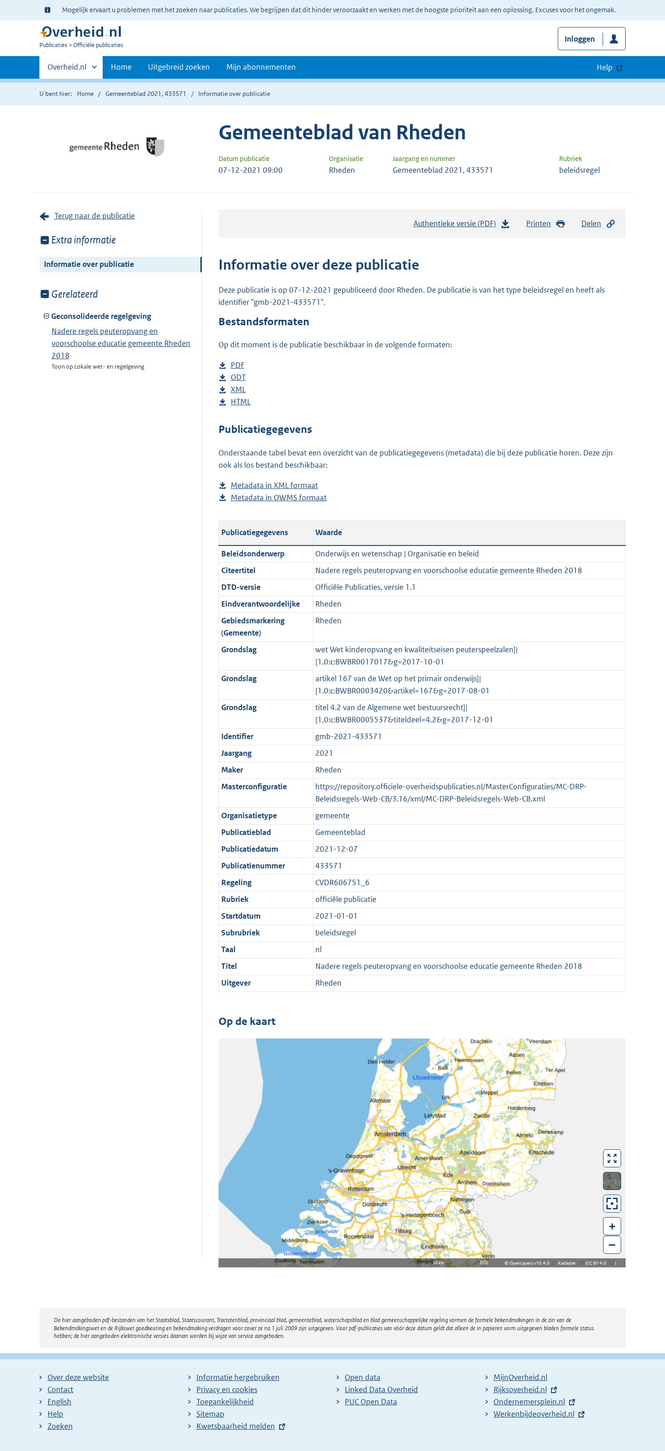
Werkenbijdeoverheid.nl (534, 1414)
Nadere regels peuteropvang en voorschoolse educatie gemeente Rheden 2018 (121, 343)
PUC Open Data (371, 1402)
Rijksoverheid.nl (520, 1389)
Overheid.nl (67, 70)
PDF (237, 365)
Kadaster (569, 1263)
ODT (238, 378)
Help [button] (605, 67)
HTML (241, 402)
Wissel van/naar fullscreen (612, 1158)
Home (121, 67)
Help (55, 1414)
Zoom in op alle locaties (612, 1204)
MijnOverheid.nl (520, 1377)
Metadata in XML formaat (274, 486)
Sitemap (210, 1414)
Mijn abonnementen (261, 67)
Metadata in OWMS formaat (279, 498)
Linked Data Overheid (381, 1389)
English (59, 1402)
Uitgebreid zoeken (179, 67)
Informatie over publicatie (89, 264)
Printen (538, 223)
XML (238, 390)
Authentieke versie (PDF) (457, 226)
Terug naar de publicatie (94, 216)
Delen (591, 223)
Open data (362, 1377)
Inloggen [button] (580, 39)
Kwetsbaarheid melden (235, 1426)
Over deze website (78, 1377)
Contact (60, 1389)
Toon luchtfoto (612, 1181)
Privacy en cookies (226, 1389)
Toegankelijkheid (225, 1402)
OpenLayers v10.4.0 (531, 1263)
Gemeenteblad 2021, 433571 (145, 94)
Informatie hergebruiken (238, 1377)
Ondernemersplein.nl (529, 1402)
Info (484, 1261)
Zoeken (60, 1426)
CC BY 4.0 (599, 1263)
